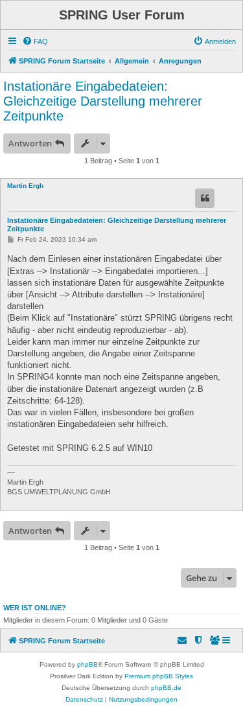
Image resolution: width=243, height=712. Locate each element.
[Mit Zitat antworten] (204, 198)
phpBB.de (166, 687)
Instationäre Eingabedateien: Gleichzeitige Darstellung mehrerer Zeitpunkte (102, 101)
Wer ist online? (34, 608)
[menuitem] (35, 41)
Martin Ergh (25, 185)
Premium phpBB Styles (158, 676)
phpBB (87, 664)
